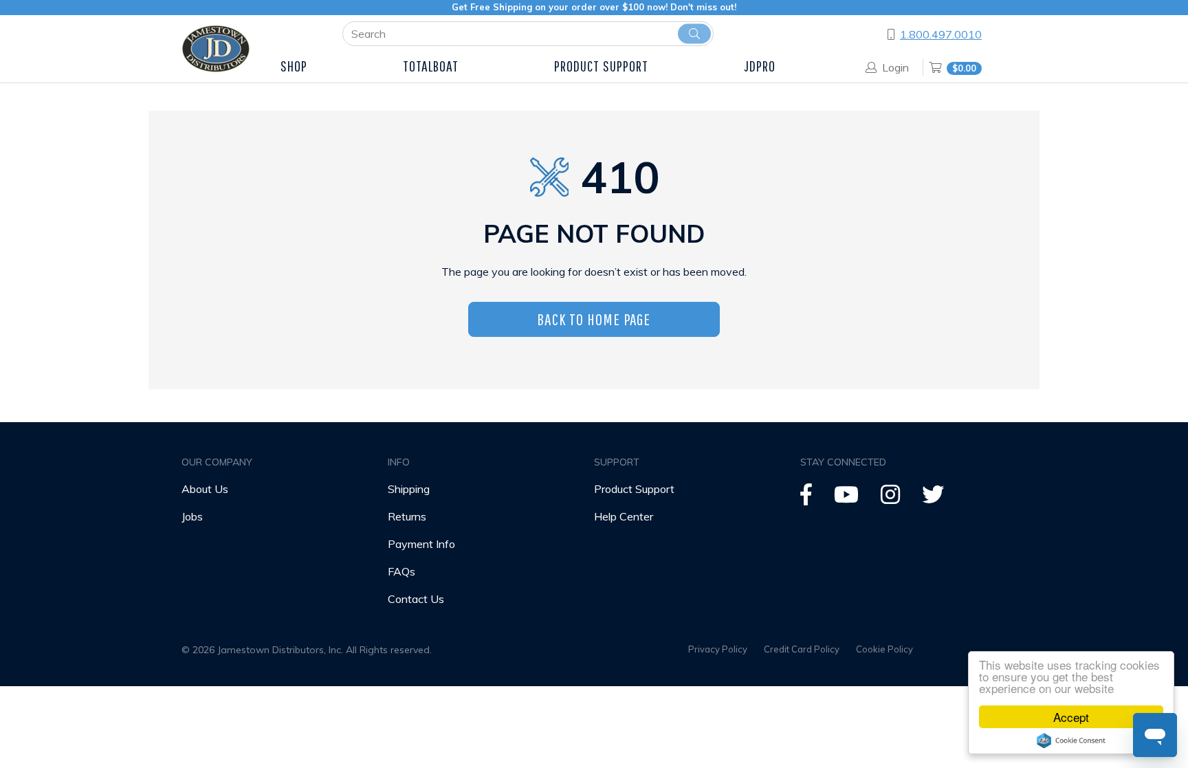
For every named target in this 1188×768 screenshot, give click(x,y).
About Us (205, 489)
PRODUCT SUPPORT (601, 65)
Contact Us (416, 599)
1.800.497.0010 (941, 34)
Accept (1071, 716)
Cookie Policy (884, 649)
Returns (407, 516)
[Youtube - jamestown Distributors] (846, 498)
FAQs (401, 571)
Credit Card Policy (801, 649)
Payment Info (421, 544)
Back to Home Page (593, 319)
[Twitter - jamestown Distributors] (933, 498)
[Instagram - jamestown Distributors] (890, 498)
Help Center (623, 516)
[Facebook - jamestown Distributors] (806, 498)
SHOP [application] (293, 65)
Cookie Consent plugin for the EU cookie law (1071, 740)
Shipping (409, 489)
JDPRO (760, 65)
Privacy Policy (717, 649)
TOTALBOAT (431, 65)
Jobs (192, 516)
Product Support (634, 489)
